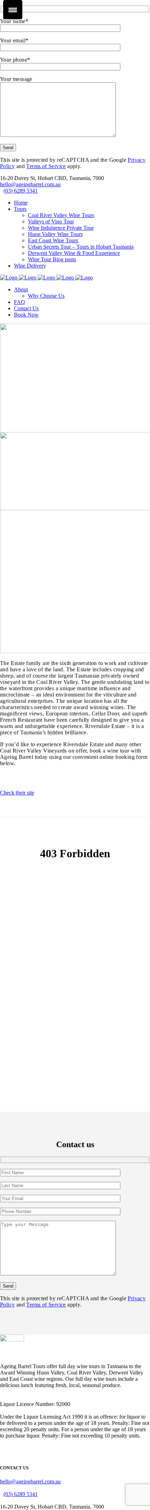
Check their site (17, 793)
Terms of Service (46, 166)
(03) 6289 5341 (20, 191)
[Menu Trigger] (12, 9)
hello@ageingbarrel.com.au (30, 184)
